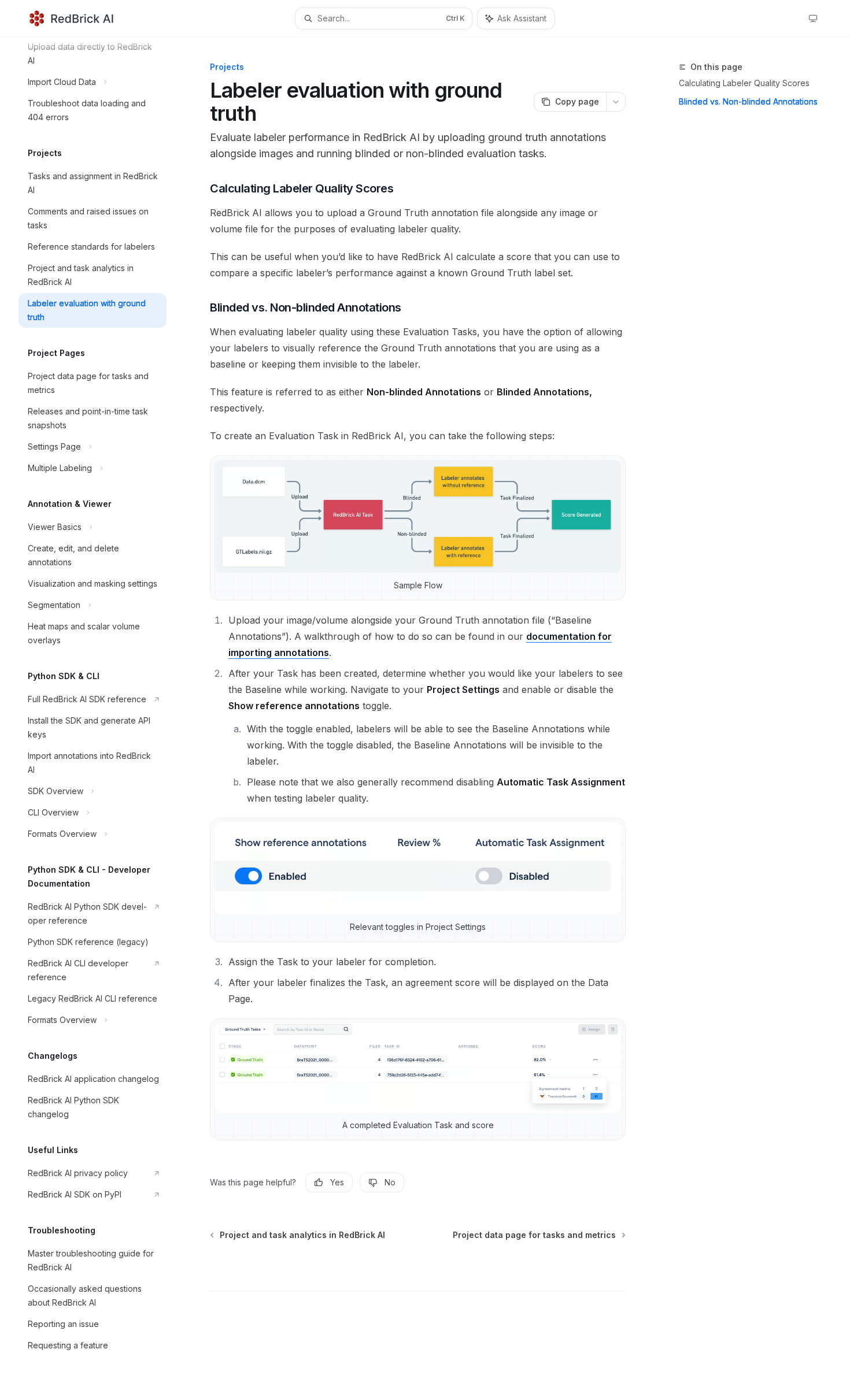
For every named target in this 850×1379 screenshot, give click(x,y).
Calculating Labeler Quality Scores (744, 83)
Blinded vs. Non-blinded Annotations (748, 101)
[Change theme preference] (813, 18)
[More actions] (616, 102)
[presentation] (102, 708)
